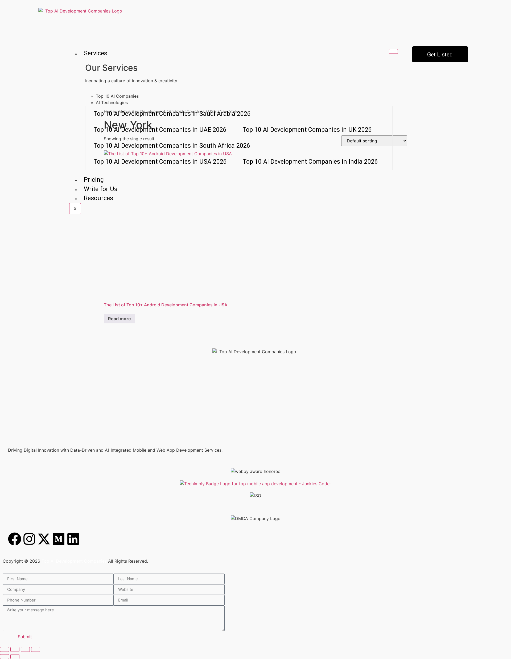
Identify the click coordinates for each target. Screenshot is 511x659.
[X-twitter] (44, 539)
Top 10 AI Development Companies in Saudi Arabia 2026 (172, 113)
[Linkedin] (73, 539)
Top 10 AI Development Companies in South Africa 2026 (171, 145)
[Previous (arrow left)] (4, 656)
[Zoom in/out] (4, 649)
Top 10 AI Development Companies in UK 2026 (307, 129)
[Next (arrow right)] (14, 656)
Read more (119, 318)
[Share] (25, 649)
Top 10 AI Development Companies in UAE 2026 (159, 129)
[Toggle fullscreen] (14, 649)
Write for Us (100, 189)
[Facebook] (14, 539)
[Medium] (58, 539)
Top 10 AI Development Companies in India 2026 (310, 161)
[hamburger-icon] (393, 51)
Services (95, 53)
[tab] (244, 96)
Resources (98, 198)
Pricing (94, 179)
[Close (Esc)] (35, 649)
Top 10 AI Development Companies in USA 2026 (160, 161)
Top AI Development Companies (74, 561)
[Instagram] (29, 539)
